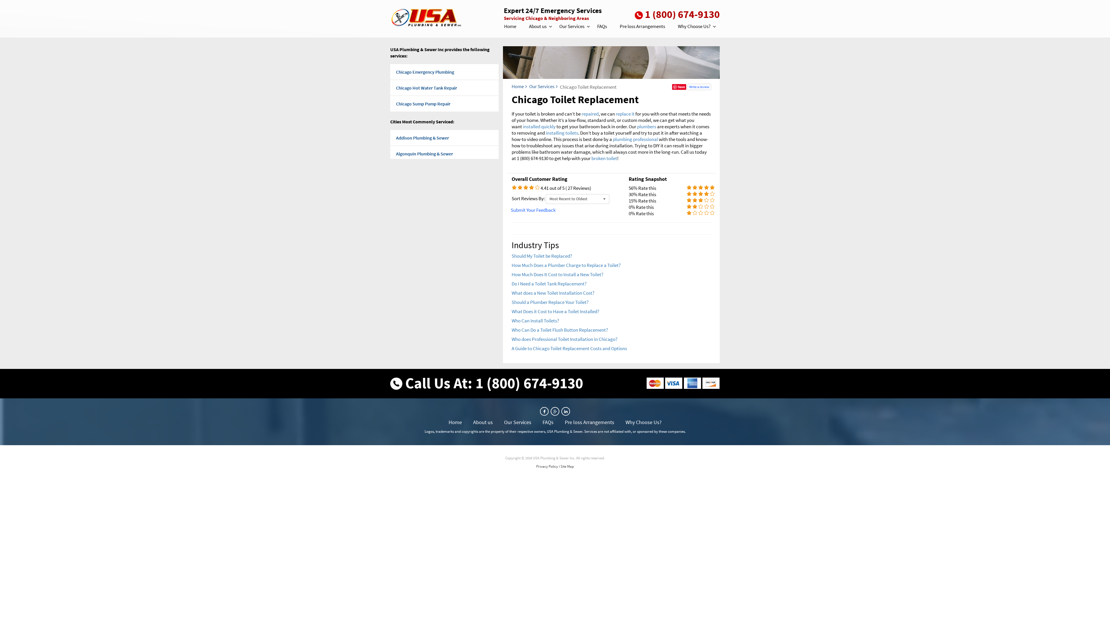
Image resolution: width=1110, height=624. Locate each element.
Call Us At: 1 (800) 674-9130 (494, 383)
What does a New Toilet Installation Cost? (553, 293)
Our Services (571, 26)
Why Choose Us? (694, 26)
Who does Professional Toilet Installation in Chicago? (564, 339)
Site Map (567, 466)
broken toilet (604, 158)
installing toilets (562, 133)
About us (538, 26)
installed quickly (539, 126)
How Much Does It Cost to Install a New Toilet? (557, 274)
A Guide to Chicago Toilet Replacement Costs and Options (569, 348)
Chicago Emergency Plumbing (425, 72)
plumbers (646, 126)
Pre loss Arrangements (642, 26)
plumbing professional (635, 139)
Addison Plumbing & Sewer (422, 138)
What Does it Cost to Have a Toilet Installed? (555, 311)
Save (681, 87)
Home (510, 26)
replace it (625, 114)
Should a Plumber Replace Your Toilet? (550, 302)
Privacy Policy (547, 466)
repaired (590, 114)
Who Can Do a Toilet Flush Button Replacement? (560, 330)
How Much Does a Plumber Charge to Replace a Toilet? (566, 265)
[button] (550, 26)
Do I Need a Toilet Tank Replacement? (549, 284)
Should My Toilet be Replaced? (542, 256)
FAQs (602, 26)
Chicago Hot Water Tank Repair (426, 88)
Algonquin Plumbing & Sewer (424, 154)
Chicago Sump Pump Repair (423, 104)
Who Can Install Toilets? (535, 320)
